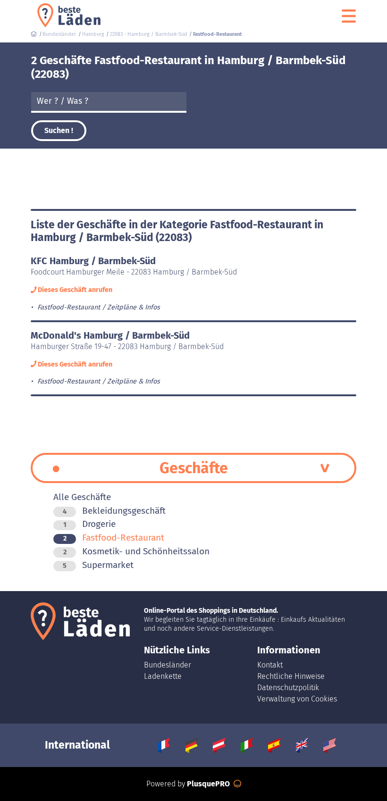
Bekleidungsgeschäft (114, 510)
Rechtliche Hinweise (291, 676)
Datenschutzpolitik (288, 687)
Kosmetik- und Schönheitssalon (136, 551)
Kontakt (270, 664)
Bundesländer (167, 664)
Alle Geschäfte (82, 497)
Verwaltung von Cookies (297, 698)
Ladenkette (163, 676)
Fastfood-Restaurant (113, 537)
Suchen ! (58, 130)
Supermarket (98, 564)
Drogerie (89, 523)
